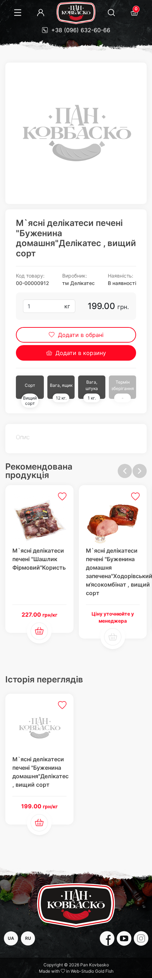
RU (28, 938)
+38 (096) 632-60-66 (79, 30)
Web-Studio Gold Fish (92, 971)
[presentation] (125, 471)
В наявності (122, 283)
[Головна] (76, 13)
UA (11, 938)
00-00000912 (32, 283)
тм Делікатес (78, 283)
